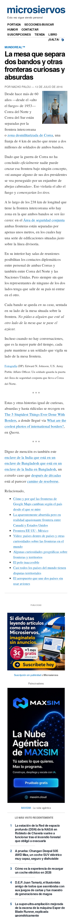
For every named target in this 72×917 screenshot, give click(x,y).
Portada (14, 24)
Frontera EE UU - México (30, 530)
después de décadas (46, 475)
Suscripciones (19, 34)
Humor (12, 29)
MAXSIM (26, 808)
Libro (52, 34)
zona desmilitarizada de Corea (30, 135)
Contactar (30, 29)
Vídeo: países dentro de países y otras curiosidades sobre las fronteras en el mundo (39, 541)
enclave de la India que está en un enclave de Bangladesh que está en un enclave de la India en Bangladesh (33, 463)
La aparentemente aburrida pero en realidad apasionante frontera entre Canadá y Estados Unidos (37, 519)
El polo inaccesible (26, 562)
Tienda (40, 34)
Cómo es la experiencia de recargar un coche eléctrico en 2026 (39, 870)
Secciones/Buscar (39, 24)
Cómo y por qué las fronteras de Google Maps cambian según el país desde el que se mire (37, 503)
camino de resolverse (42, 481)
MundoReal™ (15, 47)
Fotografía (11, 366)
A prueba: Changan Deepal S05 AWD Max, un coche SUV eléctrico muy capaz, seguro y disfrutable (38, 855)
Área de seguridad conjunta (44, 220)
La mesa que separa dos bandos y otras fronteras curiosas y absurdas (35, 65)
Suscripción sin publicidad (27, 675)
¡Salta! (53, 39)
